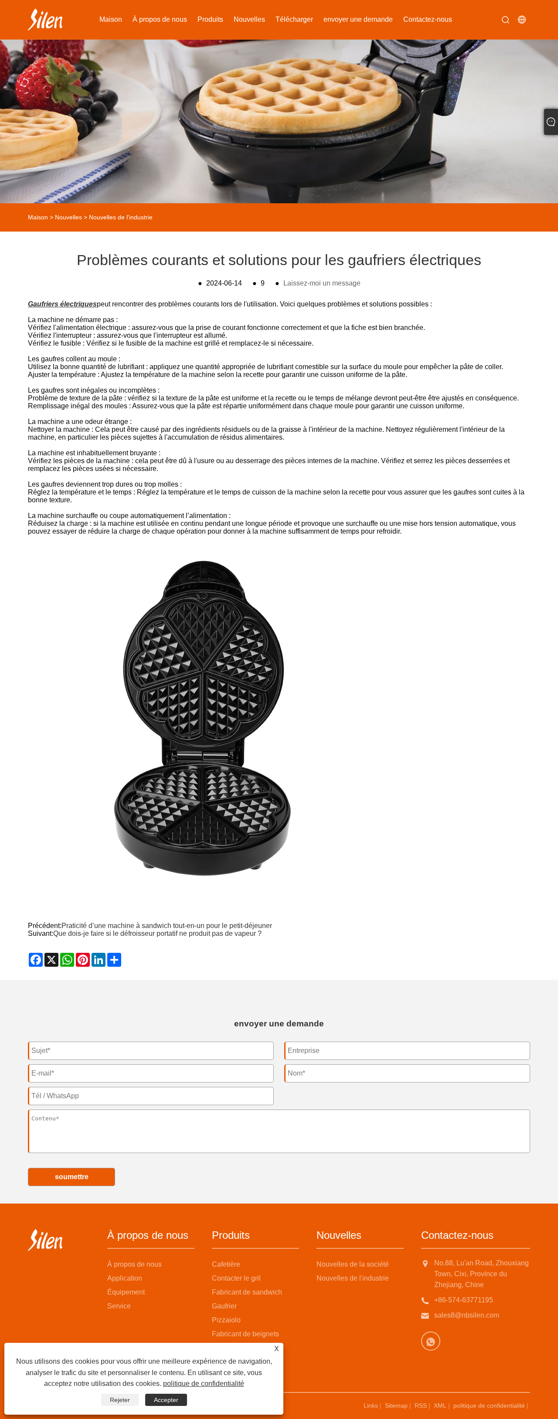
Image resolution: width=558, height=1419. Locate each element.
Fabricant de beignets (245, 1334)
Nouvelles (249, 19)
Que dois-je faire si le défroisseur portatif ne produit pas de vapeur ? (157, 933)
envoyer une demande (358, 19)
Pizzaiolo (226, 1320)
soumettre (71, 1176)
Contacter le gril (236, 1278)
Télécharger (294, 19)
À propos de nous (160, 19)
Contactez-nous (427, 19)
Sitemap (396, 1405)
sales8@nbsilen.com (466, 1315)
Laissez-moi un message (322, 283)
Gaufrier (224, 1306)
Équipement (126, 1292)
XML (440, 1405)
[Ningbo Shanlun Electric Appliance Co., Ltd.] (45, 19)
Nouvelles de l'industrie (121, 217)
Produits (210, 19)
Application (124, 1278)
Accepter (166, 1399)
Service (119, 1306)
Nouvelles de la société (352, 1264)
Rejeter (120, 1399)
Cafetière (226, 1264)
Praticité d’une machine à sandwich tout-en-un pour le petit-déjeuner (166, 925)
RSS (421, 1405)
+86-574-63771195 (463, 1300)
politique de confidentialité (489, 1405)
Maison (110, 19)
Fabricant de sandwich (247, 1292)
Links (371, 1405)
